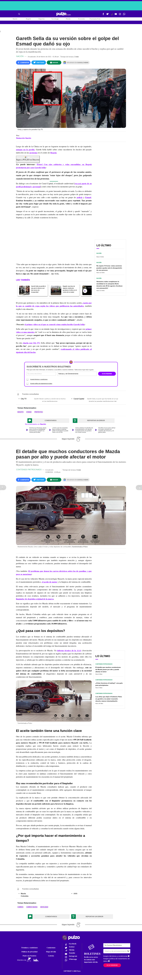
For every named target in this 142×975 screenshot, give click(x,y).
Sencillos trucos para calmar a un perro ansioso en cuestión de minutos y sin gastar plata (106, 430)
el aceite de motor (49, 581)
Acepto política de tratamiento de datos (41, 383)
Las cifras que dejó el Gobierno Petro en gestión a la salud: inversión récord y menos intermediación (108, 699)
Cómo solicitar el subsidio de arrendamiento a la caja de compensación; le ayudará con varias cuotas (84, 430)
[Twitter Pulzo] (107, 15)
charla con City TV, (31, 342)
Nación (15, 19)
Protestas (39, 412)
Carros (20, 907)
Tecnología (55, 19)
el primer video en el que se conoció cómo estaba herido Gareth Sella (54, 324)
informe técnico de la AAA (69, 650)
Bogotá (28, 19)
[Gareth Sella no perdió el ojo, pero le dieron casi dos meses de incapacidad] (24, 290)
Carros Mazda (31, 907)
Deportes (42, 19)
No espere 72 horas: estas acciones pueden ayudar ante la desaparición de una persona (109, 268)
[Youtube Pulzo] (116, 15)
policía (79, 197)
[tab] (48, 420)
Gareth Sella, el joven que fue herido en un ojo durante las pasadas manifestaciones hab (102, 400)
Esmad (88, 197)
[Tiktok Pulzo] (112, 15)
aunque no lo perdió (25, 149)
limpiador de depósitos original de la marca (35, 598)
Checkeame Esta (94, 19)
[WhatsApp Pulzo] (124, 15)
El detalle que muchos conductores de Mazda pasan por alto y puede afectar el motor (108, 669)
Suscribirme (112, 965)
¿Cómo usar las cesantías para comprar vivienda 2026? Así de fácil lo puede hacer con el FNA (60, 430)
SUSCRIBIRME (107, 374)
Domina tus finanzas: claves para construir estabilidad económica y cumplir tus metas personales (37, 430)
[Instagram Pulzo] (120, 15)
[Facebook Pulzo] (103, 15)
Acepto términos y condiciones (39, 379)
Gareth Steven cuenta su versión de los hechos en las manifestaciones (50, 400)
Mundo (68, 19)
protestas (33, 152)
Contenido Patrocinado (29, 469)
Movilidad (44, 907)
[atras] (85, 291)
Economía (81, 19)
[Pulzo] (63, 14)
